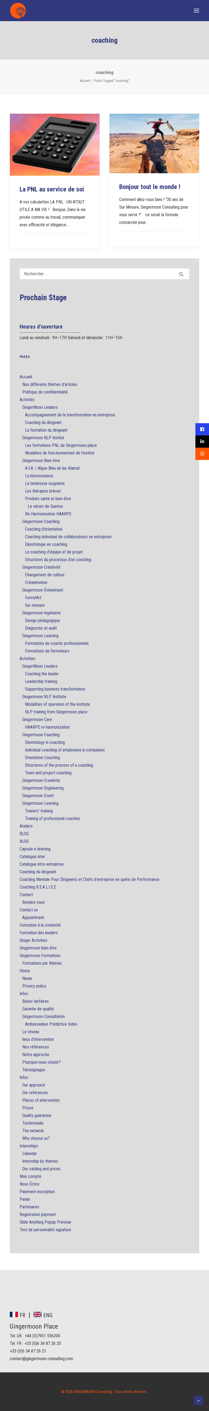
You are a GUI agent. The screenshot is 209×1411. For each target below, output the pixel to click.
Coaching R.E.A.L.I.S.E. (38, 887)
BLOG (24, 833)
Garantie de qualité (38, 1008)
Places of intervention (41, 1100)
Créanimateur (36, 582)
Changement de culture (44, 574)
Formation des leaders (39, 932)
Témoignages (33, 1069)
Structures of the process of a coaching (59, 765)
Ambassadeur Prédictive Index (51, 1024)
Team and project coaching (48, 772)
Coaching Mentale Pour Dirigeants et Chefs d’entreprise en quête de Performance (89, 879)
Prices (27, 1107)
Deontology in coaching (45, 742)
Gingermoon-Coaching (41, 521)
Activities (27, 658)
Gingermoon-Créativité (41, 567)
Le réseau (30, 1031)
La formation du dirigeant (46, 430)
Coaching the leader (42, 673)
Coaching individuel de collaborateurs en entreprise (68, 536)
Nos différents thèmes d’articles (49, 384)
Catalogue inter (32, 856)
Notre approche (35, 1054)
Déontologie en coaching (46, 544)
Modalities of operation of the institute (57, 704)
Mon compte (30, 1176)
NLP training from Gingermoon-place (56, 711)
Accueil (84, 81)
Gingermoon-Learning (40, 635)
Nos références (35, 1047)
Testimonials (33, 1123)
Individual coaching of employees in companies (65, 750)
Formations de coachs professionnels (57, 643)
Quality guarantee (36, 1115)
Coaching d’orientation (43, 529)
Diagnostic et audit (41, 628)
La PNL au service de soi (52, 189)
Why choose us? (36, 1138)
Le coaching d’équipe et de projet (54, 552)
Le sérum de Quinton (45, 506)
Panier (25, 1199)
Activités (27, 399)
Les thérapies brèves (43, 491)
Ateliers (26, 826)
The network (33, 1130)
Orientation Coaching (42, 757)
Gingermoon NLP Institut (43, 437)
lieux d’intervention (38, 1039)
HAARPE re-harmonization (47, 727)
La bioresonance (39, 475)
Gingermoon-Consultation (43, 1016)
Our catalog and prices (41, 1168)
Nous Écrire (29, 1184)
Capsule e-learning (35, 849)
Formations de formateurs (47, 651)
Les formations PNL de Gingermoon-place (61, 445)
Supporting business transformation (55, 689)
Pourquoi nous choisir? (41, 1062)
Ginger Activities (33, 940)
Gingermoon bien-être (38, 948)
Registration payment (38, 1214)
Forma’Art (33, 597)
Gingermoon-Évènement (42, 590)
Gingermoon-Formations (40, 955)
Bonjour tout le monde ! (149, 187)
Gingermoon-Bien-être (41, 460)
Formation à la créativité (40, 925)
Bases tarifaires (35, 1001)
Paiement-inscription (37, 1191)
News (27, 978)
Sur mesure (35, 605)
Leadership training (41, 681)
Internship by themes (40, 1161)
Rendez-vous (33, 902)
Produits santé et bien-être (48, 498)
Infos (24, 993)
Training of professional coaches (52, 818)
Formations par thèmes (42, 963)
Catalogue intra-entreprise (42, 864)
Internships (29, 1146)
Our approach (33, 1085)
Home (25, 970)
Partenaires (29, 1206)
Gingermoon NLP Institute (44, 696)
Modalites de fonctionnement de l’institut (59, 453)
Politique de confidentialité (45, 392)
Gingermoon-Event (38, 795)
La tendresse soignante (45, 483)
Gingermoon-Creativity (41, 780)
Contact (26, 894)
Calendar (29, 1153)
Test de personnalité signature (45, 1229)
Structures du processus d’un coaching (58, 559)
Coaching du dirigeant (43, 422)
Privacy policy (34, 986)
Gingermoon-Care (37, 719)
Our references (35, 1092)
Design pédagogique (42, 620)
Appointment (33, 917)
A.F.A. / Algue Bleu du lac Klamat (52, 468)
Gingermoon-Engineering (43, 788)
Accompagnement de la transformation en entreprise (70, 414)
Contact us (29, 909)
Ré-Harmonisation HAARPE (48, 513)
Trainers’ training (39, 810)
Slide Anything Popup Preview (45, 1222)
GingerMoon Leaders (40, 407)
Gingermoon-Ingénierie (41, 612)
